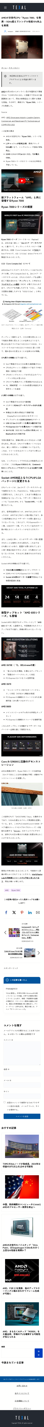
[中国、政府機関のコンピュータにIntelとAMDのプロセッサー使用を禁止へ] (22, 1177)
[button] (6, 912)
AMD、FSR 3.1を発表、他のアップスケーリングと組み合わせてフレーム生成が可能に (21, 1291)
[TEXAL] (19, 6)
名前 (6, 1069)
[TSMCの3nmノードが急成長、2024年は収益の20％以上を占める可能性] (22, 1136)
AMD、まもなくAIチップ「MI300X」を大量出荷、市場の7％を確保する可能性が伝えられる (21, 1334)
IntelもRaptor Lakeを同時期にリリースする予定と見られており (22, 878)
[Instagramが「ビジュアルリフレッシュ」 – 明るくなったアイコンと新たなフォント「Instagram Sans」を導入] (14, 930)
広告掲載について (22, 1400)
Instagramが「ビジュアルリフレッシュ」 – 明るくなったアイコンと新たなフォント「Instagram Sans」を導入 (30, 932)
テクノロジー (36, 31)
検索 (3, 1346)
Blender (17, 830)
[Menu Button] (6, 7)
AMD (3, 91)
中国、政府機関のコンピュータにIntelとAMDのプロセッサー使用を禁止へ (22, 1206)
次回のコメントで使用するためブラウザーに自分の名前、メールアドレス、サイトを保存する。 (23, 1106)
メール (7, 1080)
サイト (6, 1091)
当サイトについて (22, 1393)
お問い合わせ (22, 1385)
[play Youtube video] (22, 180)
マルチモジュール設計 (10, 284)
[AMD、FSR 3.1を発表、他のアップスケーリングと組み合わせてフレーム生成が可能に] (22, 1260)
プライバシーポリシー (22, 1408)
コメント (8, 1040)
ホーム (4, 67)
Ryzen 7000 (16, 890)
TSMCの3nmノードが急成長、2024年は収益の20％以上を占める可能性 (21, 1165)
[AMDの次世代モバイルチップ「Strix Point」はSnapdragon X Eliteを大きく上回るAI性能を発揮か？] (22, 1217)
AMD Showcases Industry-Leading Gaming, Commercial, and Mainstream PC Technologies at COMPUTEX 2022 (20, 121)
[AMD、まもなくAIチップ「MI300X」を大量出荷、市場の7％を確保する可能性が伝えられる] (22, 1304)
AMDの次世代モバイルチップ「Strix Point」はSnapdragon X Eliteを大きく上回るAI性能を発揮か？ (21, 1247)
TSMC (36, 250)
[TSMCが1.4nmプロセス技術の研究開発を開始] (29, 950)
